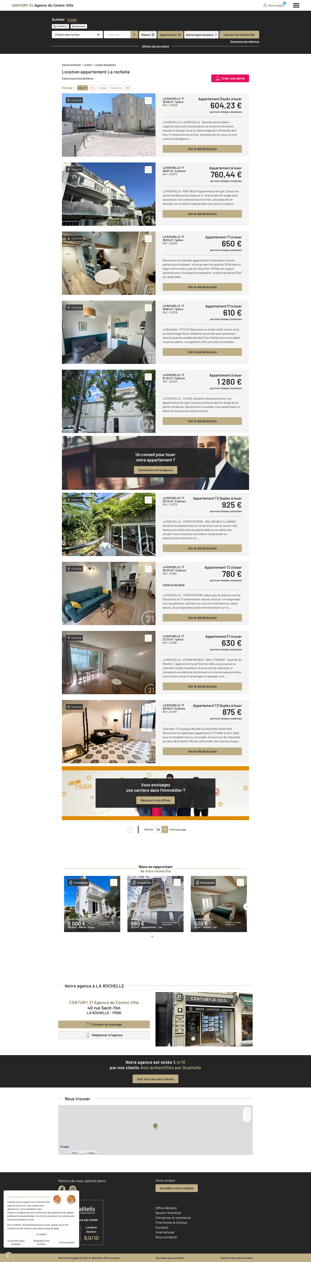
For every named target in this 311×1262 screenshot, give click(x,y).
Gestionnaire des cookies (237, 1257)
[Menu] (296, 5)
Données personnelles (170, 1257)
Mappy (92, 1152)
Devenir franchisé (168, 1213)
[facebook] (62, 1189)
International (165, 1232)
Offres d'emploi (166, 1208)
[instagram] (72, 1189)
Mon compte (276, 5)
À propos (162, 1227)
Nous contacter (167, 1237)
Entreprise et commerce (173, 1218)
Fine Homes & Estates (171, 1222)
